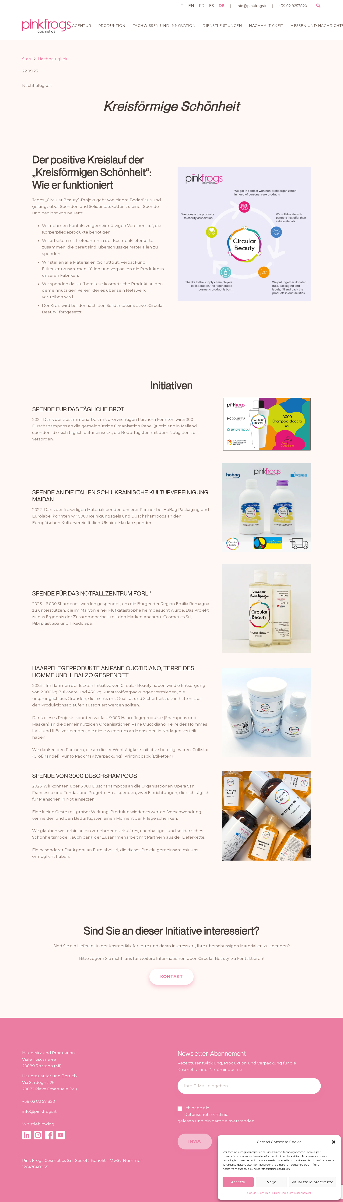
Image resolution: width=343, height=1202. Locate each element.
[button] (333, 1142)
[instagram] (38, 1135)
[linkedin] (26, 1135)
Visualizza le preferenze (312, 1182)
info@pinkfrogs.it (251, 6)
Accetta (238, 1182)
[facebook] (49, 1135)
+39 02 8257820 (293, 6)
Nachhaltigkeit (37, 85)
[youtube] (60, 1135)
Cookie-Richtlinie (258, 1193)
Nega (271, 1182)
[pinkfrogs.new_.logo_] (46, 26)
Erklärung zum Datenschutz (292, 1193)
